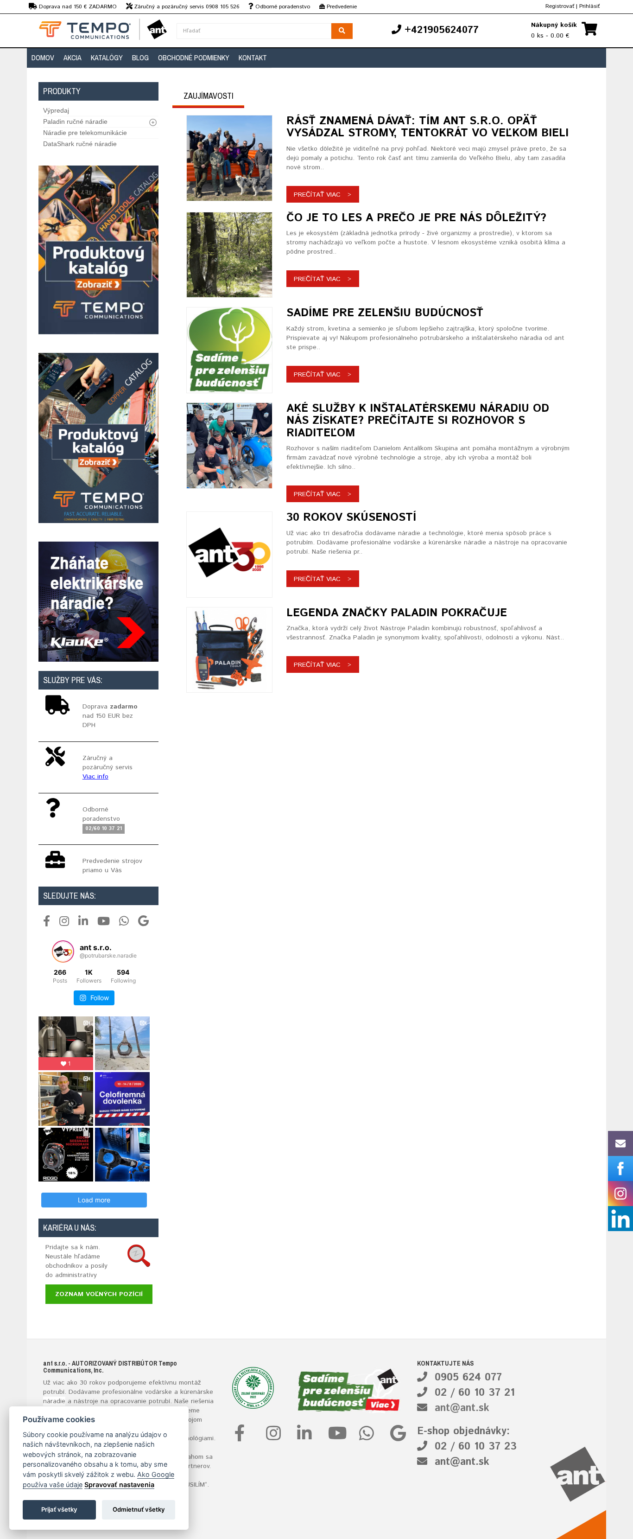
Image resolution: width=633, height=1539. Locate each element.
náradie (54, 1401)
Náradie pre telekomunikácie (85, 132)
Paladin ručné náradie (75, 121)
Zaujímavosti (209, 96)
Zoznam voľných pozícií (99, 1294)
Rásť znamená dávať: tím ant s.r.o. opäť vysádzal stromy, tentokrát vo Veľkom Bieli (427, 127)
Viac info (95, 776)
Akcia (72, 57)
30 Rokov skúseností (351, 517)
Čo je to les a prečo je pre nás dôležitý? (416, 218)
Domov (43, 57)
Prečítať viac (317, 194)
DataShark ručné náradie (80, 143)
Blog (140, 57)
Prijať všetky (59, 1509)
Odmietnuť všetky (139, 1509)
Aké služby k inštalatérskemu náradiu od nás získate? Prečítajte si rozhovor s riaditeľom (417, 421)
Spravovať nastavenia (119, 1484)
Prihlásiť (589, 6)
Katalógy (107, 57)
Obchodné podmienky (193, 57)
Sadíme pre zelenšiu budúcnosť (384, 313)
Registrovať (559, 6)
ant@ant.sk (462, 1408)
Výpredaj (56, 110)
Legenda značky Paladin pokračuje (396, 613)
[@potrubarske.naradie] (63, 951)
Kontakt (253, 57)
